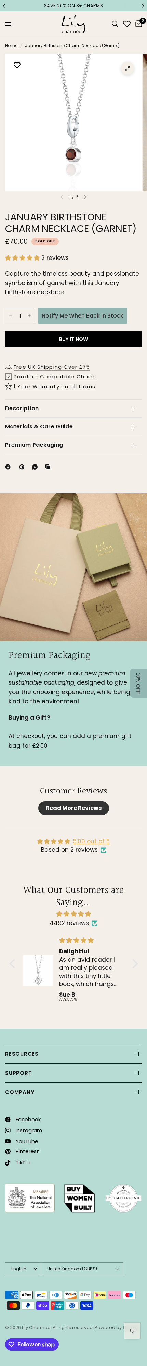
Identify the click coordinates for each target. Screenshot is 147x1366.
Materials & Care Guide (39, 427)
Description (22, 408)
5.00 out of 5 (91, 841)
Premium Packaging (34, 445)
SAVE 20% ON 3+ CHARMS (73, 5)
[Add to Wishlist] (17, 66)
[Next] (85, 197)
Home (11, 45)
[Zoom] (127, 68)
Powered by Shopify (117, 1327)
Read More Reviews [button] (74, 808)
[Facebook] (9, 467)
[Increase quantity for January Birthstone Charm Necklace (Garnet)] (29, 316)
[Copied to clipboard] (49, 467)
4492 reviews (69, 923)
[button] (23, 258)
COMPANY (19, 1092)
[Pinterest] (23, 467)
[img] (73, 914)
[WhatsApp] (36, 467)
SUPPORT (18, 1073)
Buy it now (73, 339)
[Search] (115, 24)
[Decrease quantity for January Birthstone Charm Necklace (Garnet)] (10, 316)
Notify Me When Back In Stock (82, 316)
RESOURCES (22, 1053)
